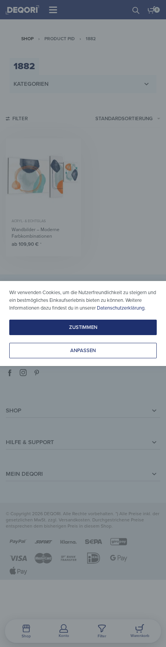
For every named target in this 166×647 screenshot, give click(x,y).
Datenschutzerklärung (120, 308)
